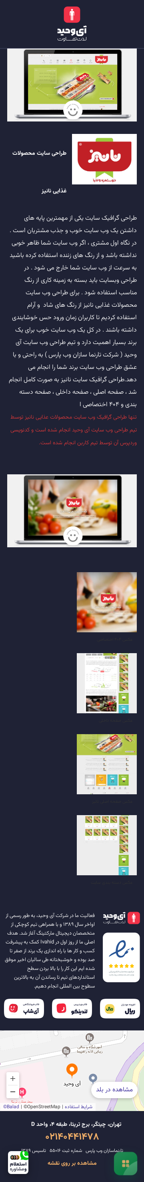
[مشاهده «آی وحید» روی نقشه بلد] (72, 1070)
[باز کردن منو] (126, 1164)
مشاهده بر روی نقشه (72, 1163)
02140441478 (72, 1137)
